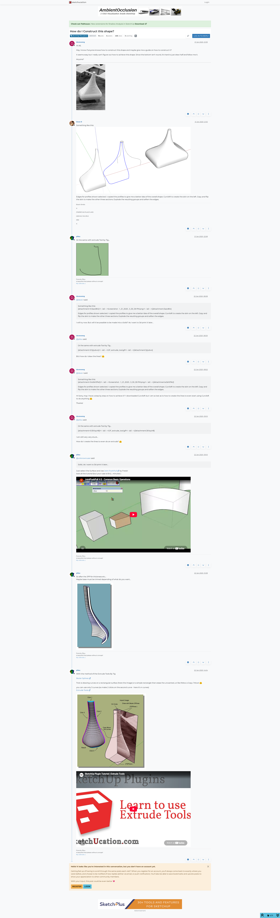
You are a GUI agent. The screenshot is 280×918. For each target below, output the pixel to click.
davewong (80, 42)
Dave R (79, 122)
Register (76, 886)
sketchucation (79, 2)
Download (140, 24)
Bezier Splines (82, 678)
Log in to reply (201, 36)
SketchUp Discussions (80, 36)
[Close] (208, 866)
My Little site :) (80, 283)
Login (87, 886)
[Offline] (72, 123)
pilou (78, 236)
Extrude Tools (82, 690)
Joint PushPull (110, 471)
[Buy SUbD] (140, 904)
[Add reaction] (188, 114)
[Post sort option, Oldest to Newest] (188, 36)
